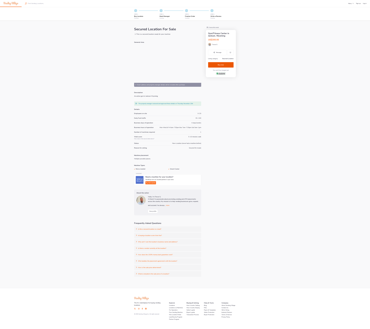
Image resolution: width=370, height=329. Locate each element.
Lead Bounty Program (175, 317)
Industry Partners (227, 312)
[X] (135, 308)
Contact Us (225, 308)
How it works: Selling (193, 305)
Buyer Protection (209, 315)
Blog (205, 305)
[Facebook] (142, 308)
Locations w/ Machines (176, 308)
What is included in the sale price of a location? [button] (153, 274)
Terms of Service (227, 315)
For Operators (173, 310)
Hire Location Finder (175, 315)
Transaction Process (193, 315)
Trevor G (214, 45)
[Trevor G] (141, 200)
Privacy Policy (226, 317)
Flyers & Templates (210, 310)
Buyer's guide (191, 312)
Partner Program (174, 319)
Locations (172, 305)
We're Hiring (225, 310)
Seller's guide (191, 310)
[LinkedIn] (145, 308)
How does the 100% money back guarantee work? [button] (155, 255)
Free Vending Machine (176, 312)
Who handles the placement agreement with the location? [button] (157, 261)
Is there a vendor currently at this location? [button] (152, 248)
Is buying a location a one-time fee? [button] (150, 235)
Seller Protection (209, 312)
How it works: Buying (193, 308)
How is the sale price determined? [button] (149, 267)
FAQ (205, 308)
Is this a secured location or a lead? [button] (149, 229)
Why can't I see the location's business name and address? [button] (158, 242)
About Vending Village (228, 305)
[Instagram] (139, 308)
